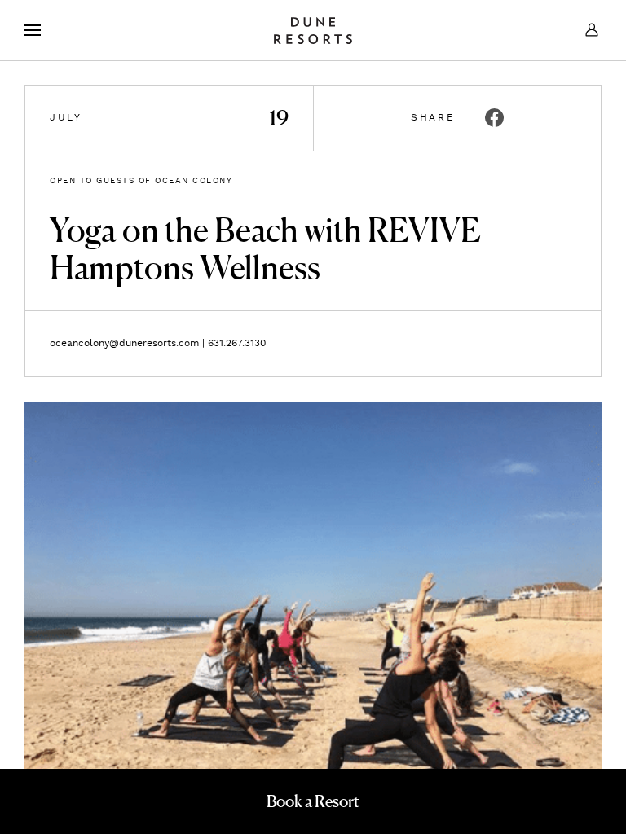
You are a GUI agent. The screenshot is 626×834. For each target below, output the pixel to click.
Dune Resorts (313, 30)
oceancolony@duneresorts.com (124, 343)
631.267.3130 (237, 343)
